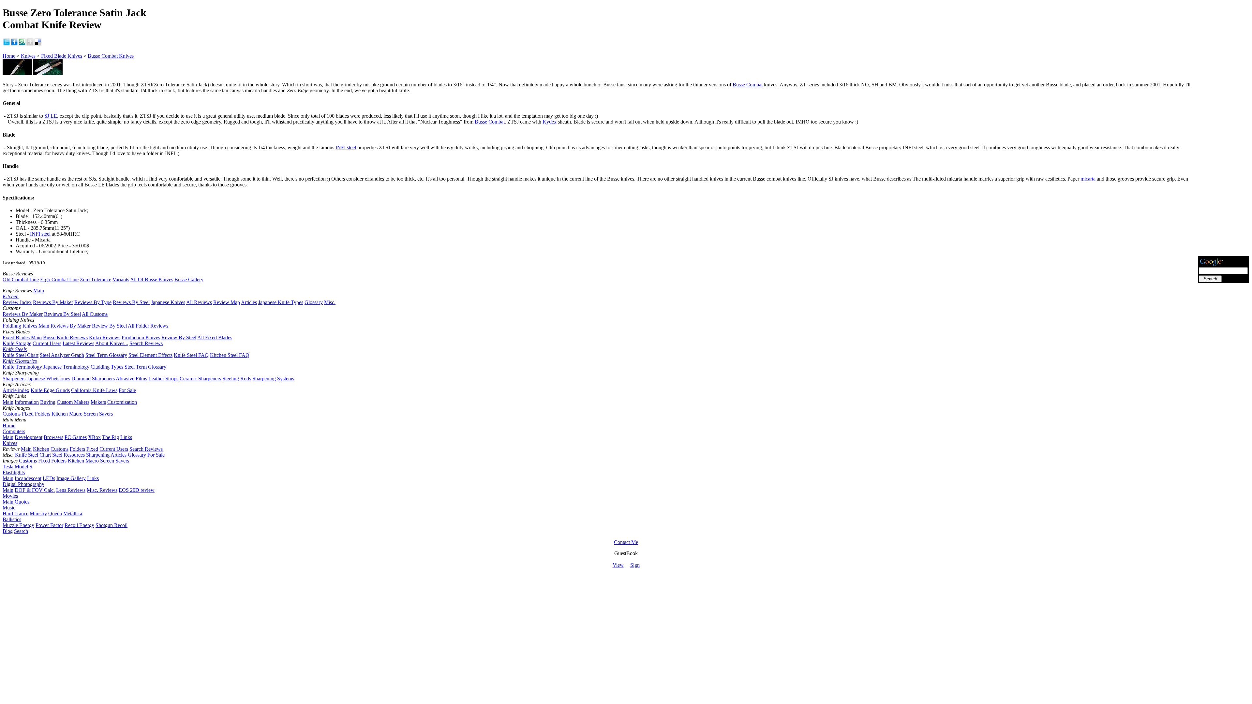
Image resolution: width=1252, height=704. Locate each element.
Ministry (38, 513)
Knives (28, 56)
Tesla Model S (17, 466)
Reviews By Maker (53, 302)
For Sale (127, 390)
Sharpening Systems (273, 378)
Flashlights (14, 472)
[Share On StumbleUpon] (22, 44)
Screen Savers (98, 414)
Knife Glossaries (20, 361)
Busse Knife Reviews (65, 337)
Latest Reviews (78, 343)
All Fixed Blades (214, 337)
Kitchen (11, 296)
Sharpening (98, 455)
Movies (10, 496)
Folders (42, 414)
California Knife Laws (94, 390)
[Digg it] (30, 44)
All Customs (95, 314)
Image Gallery (71, 478)
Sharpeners (14, 378)
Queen (55, 513)
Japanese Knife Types (280, 302)
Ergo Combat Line (59, 279)
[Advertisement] (1223, 157)
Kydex (550, 122)
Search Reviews (146, 343)
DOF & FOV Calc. (35, 490)
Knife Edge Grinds (50, 390)
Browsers (53, 437)
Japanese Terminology (66, 367)
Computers (14, 431)
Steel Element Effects (150, 355)
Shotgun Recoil (111, 525)
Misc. (329, 302)
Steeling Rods (236, 378)
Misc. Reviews (102, 490)
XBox (94, 437)
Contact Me (626, 542)
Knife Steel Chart (20, 355)
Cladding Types (107, 367)
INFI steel (345, 147)
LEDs (49, 478)
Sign (635, 565)
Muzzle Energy (18, 525)
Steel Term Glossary (106, 355)
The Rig (110, 437)
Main (38, 290)
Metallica (72, 513)
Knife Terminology (22, 367)
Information (27, 402)
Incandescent (28, 478)
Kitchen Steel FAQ (229, 355)
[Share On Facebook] (14, 44)
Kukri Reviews (104, 337)
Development (28, 437)
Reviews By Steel (131, 302)
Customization (122, 402)
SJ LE (50, 116)
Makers (98, 402)
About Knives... (111, 343)
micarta (1088, 179)
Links (126, 437)
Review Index (17, 302)
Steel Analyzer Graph (62, 355)
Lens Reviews (70, 490)
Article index (16, 390)
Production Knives (141, 337)
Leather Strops (163, 378)
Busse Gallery (188, 279)
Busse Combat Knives (111, 56)
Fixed (28, 414)
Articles (249, 302)
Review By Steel (109, 326)
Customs (12, 414)
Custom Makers (73, 402)
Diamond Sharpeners (93, 378)
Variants (120, 279)
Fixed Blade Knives (61, 56)
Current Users (47, 343)
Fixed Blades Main (22, 337)
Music (9, 507)
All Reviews (199, 302)
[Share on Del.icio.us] (38, 44)
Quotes (22, 502)
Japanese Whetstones (48, 378)
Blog (8, 531)
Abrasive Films (131, 378)
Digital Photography (23, 484)
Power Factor (49, 525)
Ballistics (12, 519)
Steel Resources (68, 455)
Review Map (226, 302)
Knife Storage (17, 343)
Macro (75, 414)
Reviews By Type (93, 302)
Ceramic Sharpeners (200, 378)
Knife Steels (15, 349)
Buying (47, 402)
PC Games (76, 437)
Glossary (314, 302)
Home (9, 56)
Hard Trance (15, 513)
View (618, 565)
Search (21, 531)
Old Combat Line (21, 279)
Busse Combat (748, 84)
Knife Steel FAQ (191, 355)
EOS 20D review (137, 490)
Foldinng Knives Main (26, 326)
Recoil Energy (79, 525)
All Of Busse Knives (151, 279)
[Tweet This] (6, 44)
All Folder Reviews (148, 326)
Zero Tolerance (95, 279)
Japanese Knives (168, 302)
